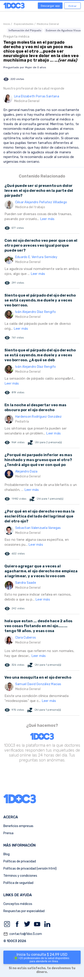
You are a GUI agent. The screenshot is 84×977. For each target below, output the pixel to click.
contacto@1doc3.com (22, 934)
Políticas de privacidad (19, 861)
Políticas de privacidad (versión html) (30, 868)
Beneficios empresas (18, 826)
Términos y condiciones (20, 876)
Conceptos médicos (17, 904)
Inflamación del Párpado (25, 30)
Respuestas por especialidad (24, 911)
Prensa (8, 833)
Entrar (73, 6)
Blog (6, 854)
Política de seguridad (18, 883)
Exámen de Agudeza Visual (64, 30)
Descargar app (50, 5)
